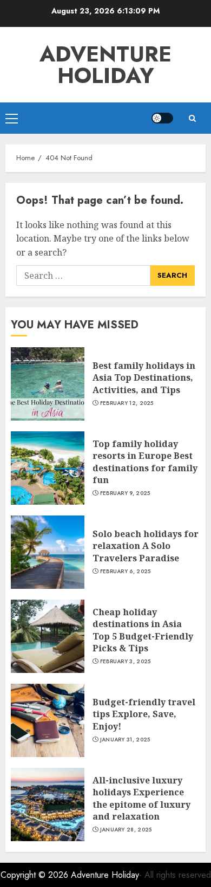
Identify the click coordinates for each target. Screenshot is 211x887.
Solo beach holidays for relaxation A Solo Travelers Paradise (146, 546)
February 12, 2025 (127, 403)
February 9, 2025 (125, 493)
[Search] (192, 118)
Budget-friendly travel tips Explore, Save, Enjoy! (144, 714)
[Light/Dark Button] (162, 118)
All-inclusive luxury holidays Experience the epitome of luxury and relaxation (141, 798)
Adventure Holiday (105, 64)
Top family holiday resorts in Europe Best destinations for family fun (145, 462)
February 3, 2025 (125, 661)
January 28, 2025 (126, 830)
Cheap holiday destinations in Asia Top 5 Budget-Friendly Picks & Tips (143, 630)
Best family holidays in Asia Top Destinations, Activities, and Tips (144, 378)
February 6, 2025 (125, 571)
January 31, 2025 (125, 740)
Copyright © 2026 (36, 875)
